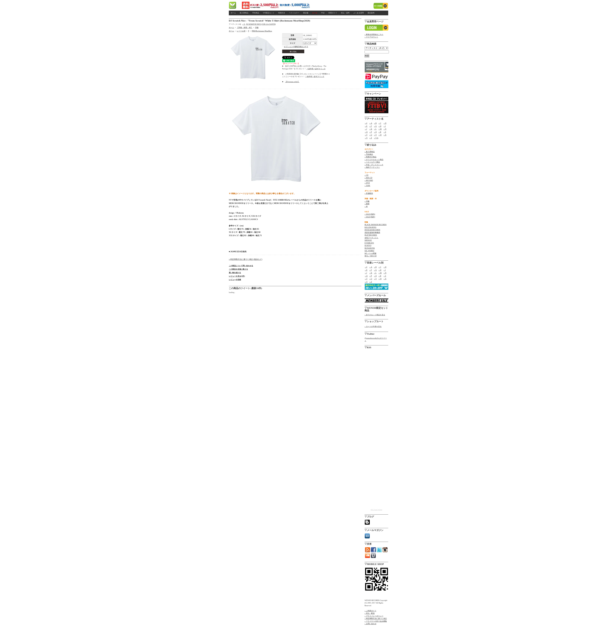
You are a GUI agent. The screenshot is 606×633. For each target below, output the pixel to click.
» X (385, 135)
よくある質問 (358, 13)
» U (370, 135)
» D (385, 123)
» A (370, 123)
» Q (375, 132)
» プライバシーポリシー (374, 616)
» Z (370, 138)
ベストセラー (294, 13)
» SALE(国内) (370, 214)
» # (366, 123)
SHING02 (368, 240)
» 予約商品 (369, 154)
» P (370, 132)
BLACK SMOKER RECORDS (375, 225)
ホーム (233, 13)
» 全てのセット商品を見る (375, 315)
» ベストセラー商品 (372, 162)
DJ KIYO (368, 245)
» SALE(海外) (370, 217)
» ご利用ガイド (370, 611)
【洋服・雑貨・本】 (244, 27)
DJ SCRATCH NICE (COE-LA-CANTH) (261, 24)
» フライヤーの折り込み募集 (376, 621)
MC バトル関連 (370, 253)
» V (375, 135)
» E (366, 126)
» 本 (366, 206)
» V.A (376, 138)
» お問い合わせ (370, 624)
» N (385, 129)
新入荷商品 (244, 13)
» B (375, 123)
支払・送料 (345, 13)
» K (370, 129)
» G (375, 126)
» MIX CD (368, 178)
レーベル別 (241, 31)
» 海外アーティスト (372, 167)
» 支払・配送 (370, 613)
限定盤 (305, 13)
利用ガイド (332, 13)
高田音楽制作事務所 (372, 232)
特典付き (281, 13)
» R (380, 132)
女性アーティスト (371, 238)
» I (385, 126)
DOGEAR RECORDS (372, 230)
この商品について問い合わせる (241, 266)
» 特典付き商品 (370, 157)
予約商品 (255, 13)
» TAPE (367, 186)
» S (243, 24)
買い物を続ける (235, 273)
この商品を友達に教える (238, 269)
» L (375, 129)
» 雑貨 (367, 204)
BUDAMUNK (370, 248)
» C (380, 123)
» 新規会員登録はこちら (374, 34)
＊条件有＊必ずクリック (316, 69)
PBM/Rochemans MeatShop (262, 31)
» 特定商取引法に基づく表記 (376, 618)
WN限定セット (268, 13)
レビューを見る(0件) (237, 276)
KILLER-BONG (370, 227)
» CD (366, 175)
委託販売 (371, 13)
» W (380, 135)
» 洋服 (367, 201)
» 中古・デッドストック (374, 165)
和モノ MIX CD (371, 256)
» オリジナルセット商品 (374, 159)
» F (370, 126)
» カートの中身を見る (373, 326)
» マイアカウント (371, 37)
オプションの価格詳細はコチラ (296, 47)
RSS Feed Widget (376, 510)
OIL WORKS (369, 251)
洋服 (256, 27)
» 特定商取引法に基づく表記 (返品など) (245, 259)
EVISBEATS (369, 243)
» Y (366, 138)
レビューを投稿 (235, 279)
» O (366, 132)
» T (366, 135)
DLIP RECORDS (371, 235)
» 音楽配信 (369, 193)
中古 (323, 13)
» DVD (367, 183)
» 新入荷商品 (370, 152)
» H (380, 126)
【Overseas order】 (292, 82)
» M (380, 129)
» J (366, 129)
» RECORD (369, 180)
